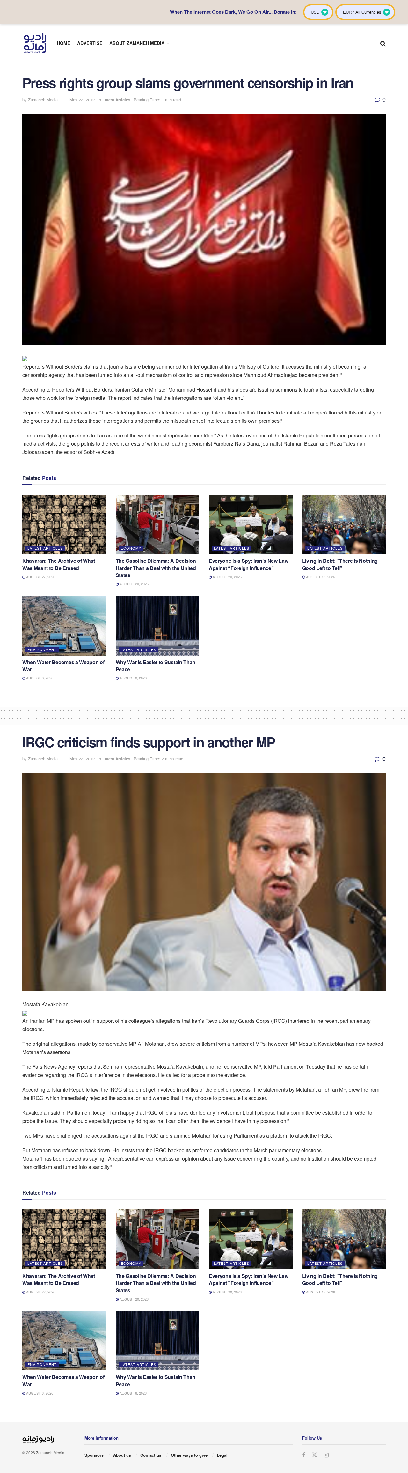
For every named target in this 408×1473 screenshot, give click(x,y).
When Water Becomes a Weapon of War (63, 665)
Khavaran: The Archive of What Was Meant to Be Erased (58, 564)
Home (63, 43)
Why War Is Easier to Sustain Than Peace (155, 665)
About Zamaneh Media (136, 43)
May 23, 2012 (82, 100)
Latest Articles (116, 100)
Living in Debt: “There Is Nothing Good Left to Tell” (340, 564)
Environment (42, 649)
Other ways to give (189, 1455)
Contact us (150, 1455)
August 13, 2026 (320, 576)
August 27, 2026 (40, 576)
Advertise (89, 43)
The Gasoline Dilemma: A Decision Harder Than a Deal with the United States (156, 568)
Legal (222, 1455)
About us (122, 1455)
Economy (131, 548)
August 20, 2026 (134, 583)
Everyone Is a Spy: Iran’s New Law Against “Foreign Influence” (248, 564)
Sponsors (94, 1455)
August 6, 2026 (39, 677)
